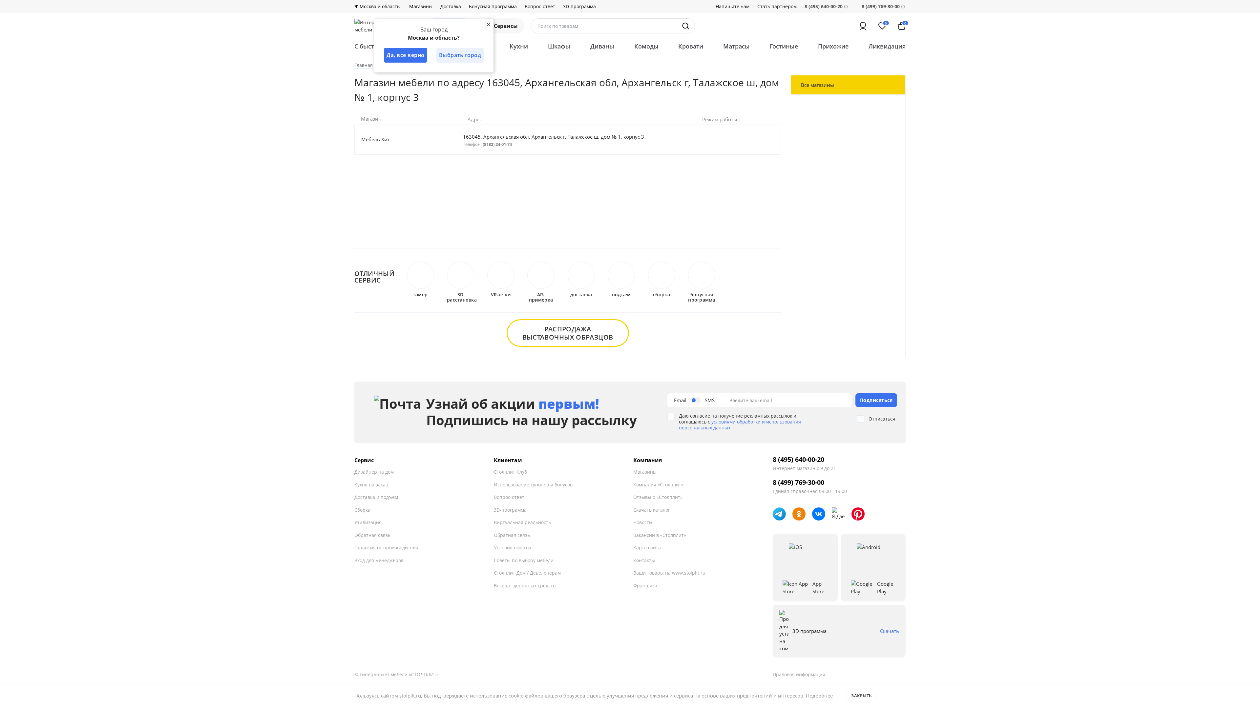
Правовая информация (799, 674)
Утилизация (368, 522)
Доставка (450, 6)
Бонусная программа (493, 6)
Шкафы (559, 46)
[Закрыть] (488, 24)
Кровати (690, 46)
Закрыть (861, 695)
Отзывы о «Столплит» (657, 497)
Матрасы (736, 46)
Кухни (519, 46)
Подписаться (876, 400)
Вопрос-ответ (540, 6)
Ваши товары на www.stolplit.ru (669, 573)
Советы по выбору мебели (524, 560)
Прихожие (833, 46)
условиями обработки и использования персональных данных (740, 425)
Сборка (362, 510)
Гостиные (784, 46)
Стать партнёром (777, 6)
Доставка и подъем (376, 497)
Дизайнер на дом (374, 472)
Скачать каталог (651, 510)
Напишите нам (732, 6)
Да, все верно (406, 55)
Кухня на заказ (371, 485)
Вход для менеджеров (379, 560)
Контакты (644, 560)
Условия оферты (512, 547)
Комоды (646, 46)
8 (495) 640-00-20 (798, 459)
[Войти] (863, 26)
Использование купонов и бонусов (533, 485)
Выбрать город (460, 55)
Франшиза (645, 585)
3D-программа (579, 6)
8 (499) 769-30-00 (881, 6)
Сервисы (506, 26)
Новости (642, 522)
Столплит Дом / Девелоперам (527, 573)
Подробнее (819, 695)
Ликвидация (887, 46)
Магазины (420, 6)
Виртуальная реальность (522, 522)
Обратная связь (372, 535)
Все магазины (817, 85)
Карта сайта (647, 547)
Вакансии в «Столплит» (659, 535)
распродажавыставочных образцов (567, 333)
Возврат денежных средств (525, 585)
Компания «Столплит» (658, 485)
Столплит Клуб (510, 472)
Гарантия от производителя (386, 547)
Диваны (602, 46)
